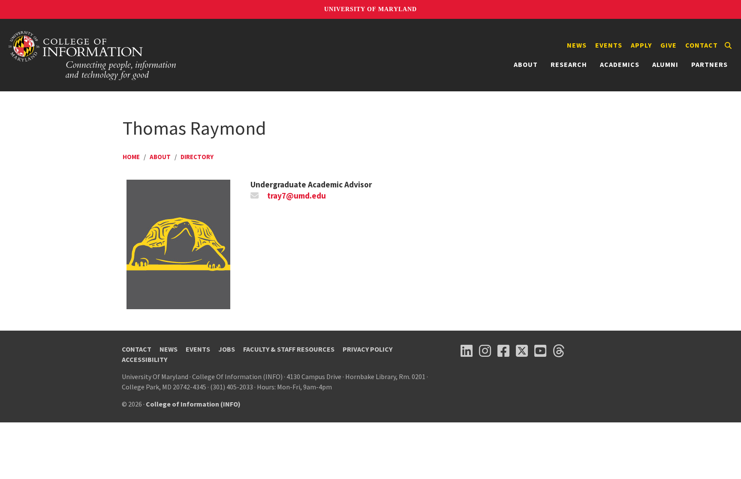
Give (668, 45)
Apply (641, 45)
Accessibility (144, 359)
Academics (619, 64)
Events (608, 45)
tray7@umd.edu (296, 195)
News (577, 45)
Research (569, 64)
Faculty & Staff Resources (288, 349)
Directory (197, 157)
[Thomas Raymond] (178, 243)
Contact (701, 45)
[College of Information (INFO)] (92, 55)
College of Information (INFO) (193, 404)
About (526, 64)
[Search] (728, 45)
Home (131, 157)
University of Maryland (370, 9)
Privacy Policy (367, 349)
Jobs (226, 349)
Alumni (665, 64)
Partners (709, 64)
